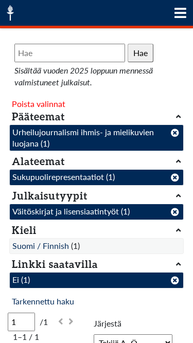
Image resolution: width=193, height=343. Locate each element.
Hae (140, 53)
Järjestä (107, 323)
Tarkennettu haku (43, 301)
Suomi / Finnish (40, 245)
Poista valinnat (38, 104)
